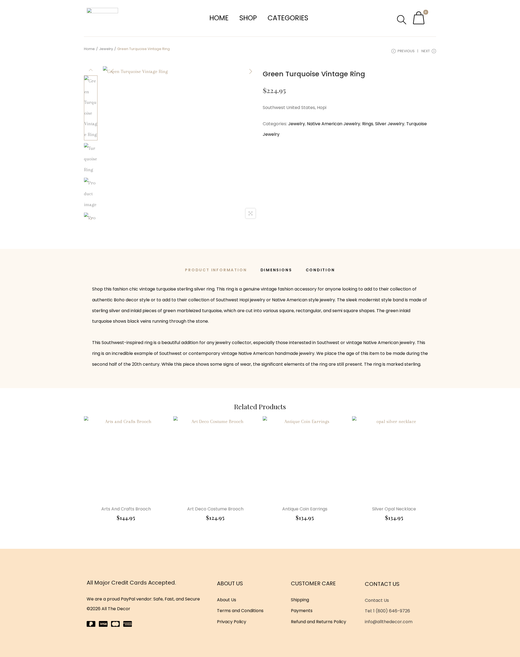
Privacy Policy (231, 622)
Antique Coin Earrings (304, 509)
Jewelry (106, 48)
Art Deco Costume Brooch (215, 509)
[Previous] (112, 71)
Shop (248, 18)
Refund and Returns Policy (318, 622)
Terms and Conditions (240, 611)
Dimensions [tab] (276, 270)
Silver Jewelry (389, 124)
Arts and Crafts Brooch (126, 509)
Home (219, 18)
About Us (226, 600)
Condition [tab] (320, 270)
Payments (302, 611)
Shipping (300, 600)
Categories (288, 18)
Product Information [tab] (216, 270)
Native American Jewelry (333, 124)
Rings (367, 124)
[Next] (250, 71)
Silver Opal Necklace (394, 509)
